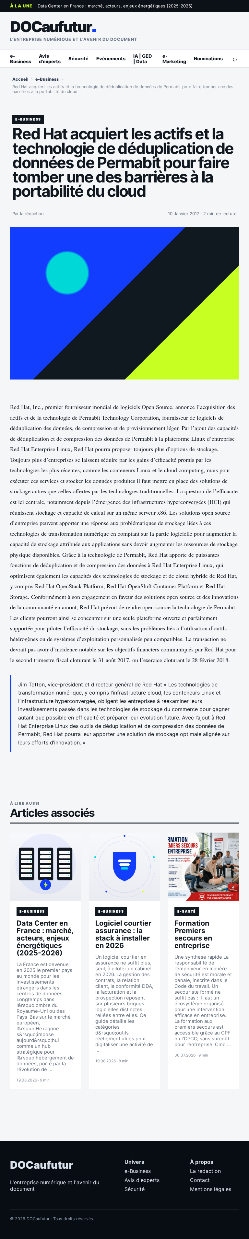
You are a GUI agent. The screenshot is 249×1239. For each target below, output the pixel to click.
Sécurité (78, 58)
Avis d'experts (50, 58)
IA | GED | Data (142, 58)
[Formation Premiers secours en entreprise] (203, 867)
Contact (200, 1180)
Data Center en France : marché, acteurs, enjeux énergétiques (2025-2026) (115, 5)
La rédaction (205, 1171)
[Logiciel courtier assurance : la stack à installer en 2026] (124, 867)
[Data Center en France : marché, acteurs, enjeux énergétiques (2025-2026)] (45, 867)
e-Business (20, 58)
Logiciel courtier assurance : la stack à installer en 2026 (123, 934)
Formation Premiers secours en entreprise (193, 934)
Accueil (20, 79)
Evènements (110, 58)
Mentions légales (210, 1189)
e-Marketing (174, 58)
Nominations (208, 58)
